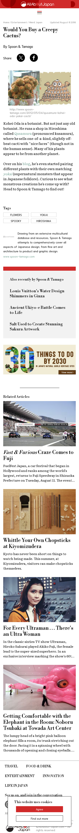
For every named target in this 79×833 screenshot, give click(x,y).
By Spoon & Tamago (18, 46)
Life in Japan (16, 786)
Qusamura (23, 133)
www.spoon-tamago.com (19, 256)
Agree (39, 809)
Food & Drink (38, 766)
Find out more (39, 818)
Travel (11, 766)
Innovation (53, 776)
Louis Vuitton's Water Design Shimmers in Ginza (37, 294)
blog (26, 163)
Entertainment (20, 776)
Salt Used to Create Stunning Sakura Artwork (36, 327)
